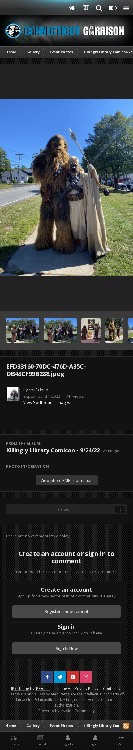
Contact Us (112, 688)
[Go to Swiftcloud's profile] (13, 394)
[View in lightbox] (66, 187)
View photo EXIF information (67, 480)
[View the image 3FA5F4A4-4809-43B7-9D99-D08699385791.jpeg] (22, 330)
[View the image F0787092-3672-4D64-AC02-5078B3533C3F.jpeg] (114, 330)
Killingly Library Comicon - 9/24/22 (53, 450)
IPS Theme (20, 688)
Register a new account (66, 611)
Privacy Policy (86, 688)
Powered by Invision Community (66, 710)
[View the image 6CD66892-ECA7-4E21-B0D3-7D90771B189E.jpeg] (91, 330)
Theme (61, 688)
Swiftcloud (38, 390)
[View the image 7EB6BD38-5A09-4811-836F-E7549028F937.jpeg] (60, 330)
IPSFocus (42, 688)
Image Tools (108, 299)
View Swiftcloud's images (46, 402)
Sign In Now (67, 648)
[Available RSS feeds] (126, 726)
